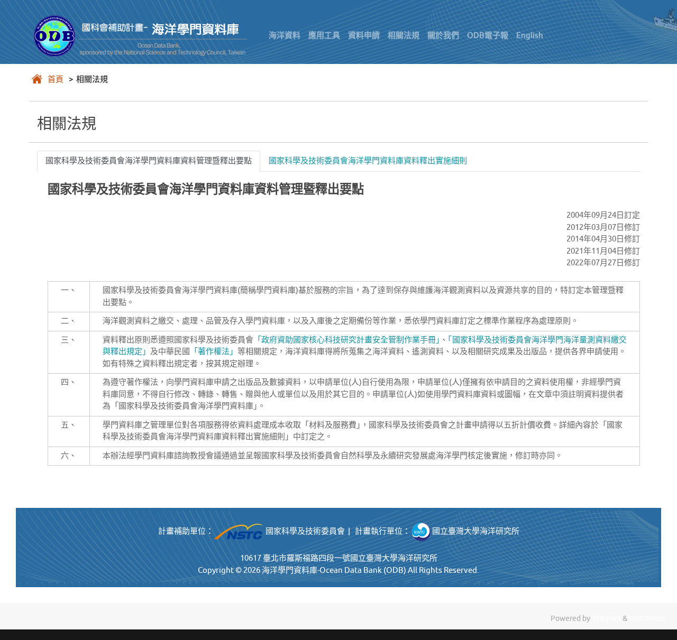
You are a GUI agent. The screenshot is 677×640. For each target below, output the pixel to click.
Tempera (606, 618)
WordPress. (647, 618)
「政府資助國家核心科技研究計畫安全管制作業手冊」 (346, 340)
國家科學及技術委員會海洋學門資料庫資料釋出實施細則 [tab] (368, 161)
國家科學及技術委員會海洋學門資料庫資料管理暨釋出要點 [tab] (148, 161)
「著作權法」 (213, 352)
